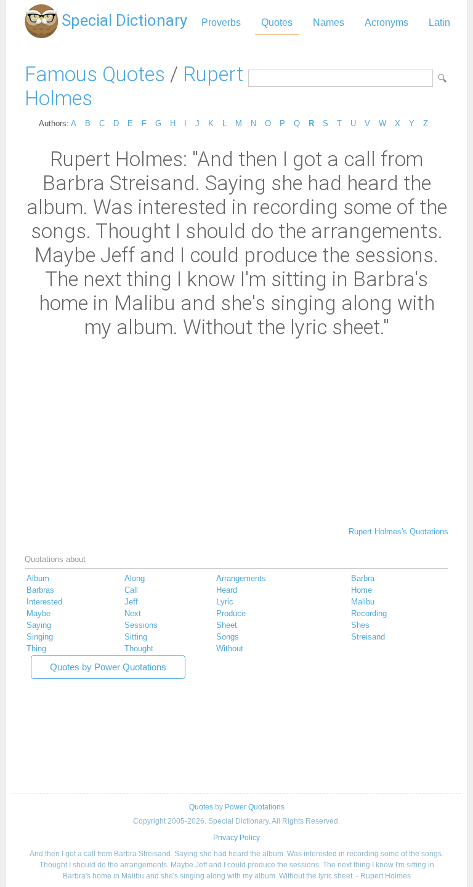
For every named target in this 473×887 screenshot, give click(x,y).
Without (229, 648)
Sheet (226, 625)
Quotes (277, 22)
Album (37, 578)
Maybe (38, 613)
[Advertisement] (236, 431)
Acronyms (386, 22)
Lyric (224, 601)
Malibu (362, 601)
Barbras (40, 590)
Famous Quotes (95, 74)
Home (361, 590)
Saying (38, 625)
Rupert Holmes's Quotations (398, 531)
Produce (231, 613)
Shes (360, 625)
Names (328, 22)
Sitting (135, 636)
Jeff (131, 601)
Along (134, 578)
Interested (44, 601)
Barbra (362, 578)
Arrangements (241, 578)
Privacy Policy (236, 837)
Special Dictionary (124, 20)
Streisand (368, 636)
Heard (226, 590)
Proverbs (221, 22)
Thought (138, 648)
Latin (439, 22)
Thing (36, 648)
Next (132, 613)
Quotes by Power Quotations (108, 667)
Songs (227, 636)
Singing (39, 636)
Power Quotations (255, 807)
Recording (369, 613)
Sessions (141, 625)
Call (131, 590)
